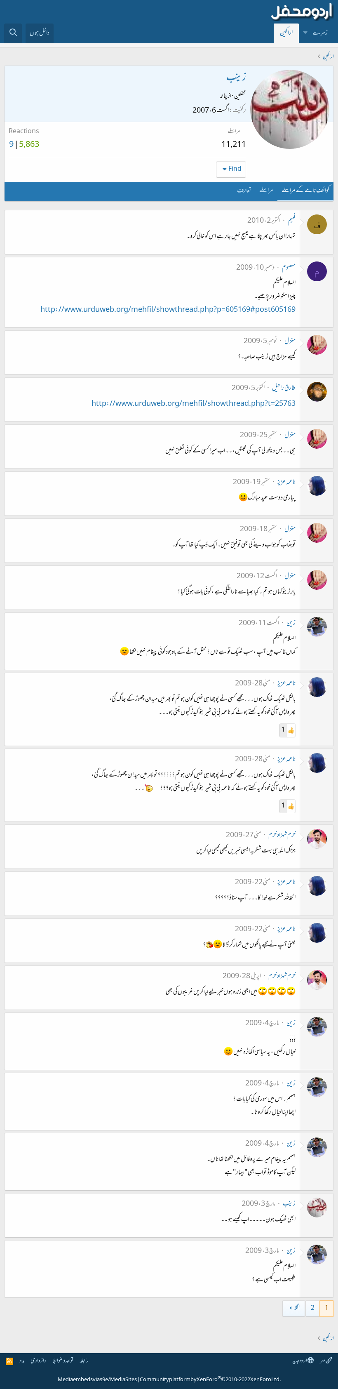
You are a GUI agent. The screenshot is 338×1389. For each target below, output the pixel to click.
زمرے (320, 33)
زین (291, 623)
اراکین (286, 33)
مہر (323, 1361)
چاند (223, 96)
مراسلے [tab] (266, 191)
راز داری (38, 1361)
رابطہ (84, 1361)
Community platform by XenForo (210, 1379)
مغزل (290, 341)
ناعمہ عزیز (286, 482)
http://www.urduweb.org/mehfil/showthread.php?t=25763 (194, 404)
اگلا (297, 1308)
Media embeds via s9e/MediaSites (97, 1379)
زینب (289, 1204)
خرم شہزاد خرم (282, 835)
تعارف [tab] (244, 191)
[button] (305, 33)
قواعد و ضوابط (63, 1361)
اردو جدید (300, 1361)
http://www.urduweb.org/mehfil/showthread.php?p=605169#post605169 (168, 310)
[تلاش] (13, 33)
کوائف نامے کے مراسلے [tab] (305, 191)
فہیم (292, 221)
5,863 (29, 145)
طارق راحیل (284, 388)
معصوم (289, 268)
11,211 (233, 145)
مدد (22, 1361)
